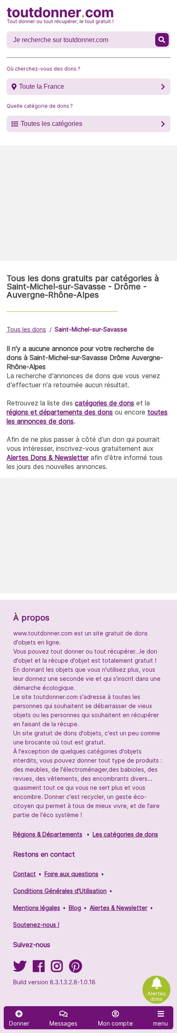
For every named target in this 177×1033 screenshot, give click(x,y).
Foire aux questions (71, 873)
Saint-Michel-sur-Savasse (91, 329)
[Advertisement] (88, 203)
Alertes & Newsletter (118, 907)
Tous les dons (26, 329)
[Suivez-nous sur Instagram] (57, 968)
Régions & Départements (47, 834)
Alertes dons (156, 996)
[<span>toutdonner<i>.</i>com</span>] (60, 16)
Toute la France (41, 86)
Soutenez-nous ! (36, 924)
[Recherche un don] (162, 40)
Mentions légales (36, 907)
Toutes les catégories (51, 123)
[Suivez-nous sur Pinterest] (75, 968)
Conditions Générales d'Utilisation (60, 890)
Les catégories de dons (125, 834)
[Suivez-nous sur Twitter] (19, 968)
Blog (75, 907)
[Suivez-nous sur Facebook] (38, 968)
